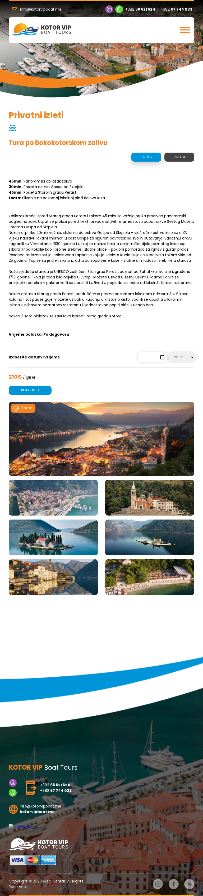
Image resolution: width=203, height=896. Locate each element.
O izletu (179, 157)
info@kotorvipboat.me (41, 9)
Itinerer (146, 157)
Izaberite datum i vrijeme (34, 357)
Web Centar (54, 881)
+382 (140, 9)
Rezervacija (30, 390)
